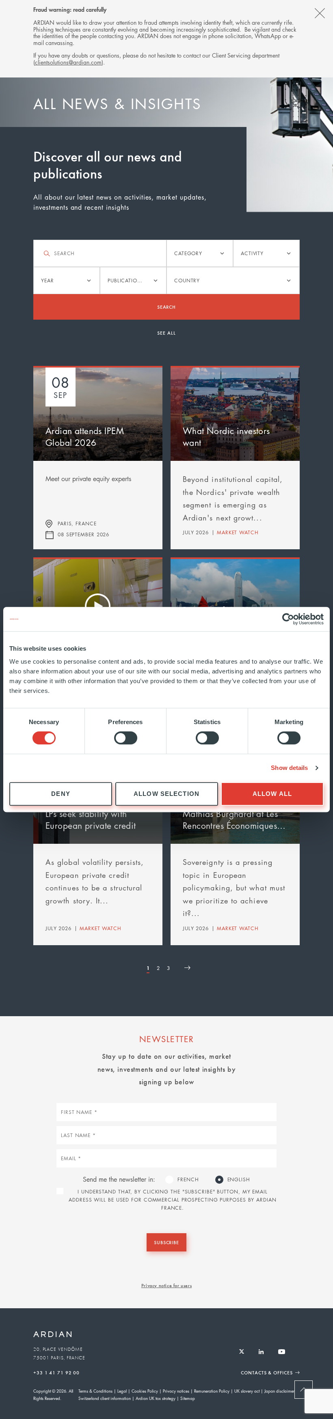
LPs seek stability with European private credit (90, 819)
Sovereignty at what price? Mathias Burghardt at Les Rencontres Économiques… (234, 813)
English (238, 1179)
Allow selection (166, 793)
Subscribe (166, 1242)
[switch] (125, 737)
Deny (60, 793)
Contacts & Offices (266, 1372)
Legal (122, 1391)
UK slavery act (246, 1391)
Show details (289, 767)
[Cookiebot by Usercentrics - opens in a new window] (288, 619)
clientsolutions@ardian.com (68, 62)
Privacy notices (176, 1391)
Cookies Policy (145, 1391)
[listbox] (199, 253)
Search (166, 306)
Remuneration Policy (211, 1391)
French (188, 1179)
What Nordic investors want (226, 436)
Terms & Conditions (95, 1391)
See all (166, 332)
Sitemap (187, 1398)
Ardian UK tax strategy (155, 1398)
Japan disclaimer (279, 1391)
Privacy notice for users (166, 1285)
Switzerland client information (104, 1398)
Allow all (272, 793)
